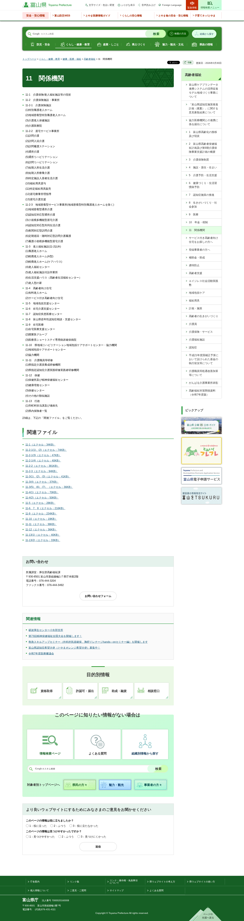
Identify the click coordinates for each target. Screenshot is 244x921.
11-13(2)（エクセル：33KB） (42, 540)
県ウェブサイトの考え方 (162, 881)
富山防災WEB (62, 15)
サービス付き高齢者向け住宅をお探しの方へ (203, 239)
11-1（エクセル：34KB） (40, 444)
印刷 (190, 62)
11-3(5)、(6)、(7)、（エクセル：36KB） (49, 487)
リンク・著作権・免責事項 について (124, 881)
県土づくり (138, 44)
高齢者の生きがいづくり (203, 316)
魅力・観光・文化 (173, 44)
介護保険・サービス (201, 331)
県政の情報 (206, 44)
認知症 (193, 347)
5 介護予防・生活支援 (203, 175)
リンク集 (74, 881)
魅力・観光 (116, 785)
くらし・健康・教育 (78, 44)
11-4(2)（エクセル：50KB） (42, 497)
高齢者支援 (195, 273)
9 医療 (193, 214)
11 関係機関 (197, 230)
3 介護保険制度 (199, 159)
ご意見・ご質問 (78, 890)
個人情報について (39, 890)
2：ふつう (60, 825)
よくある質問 (98, 753)
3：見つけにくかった (93, 836)
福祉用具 (194, 300)
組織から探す (207, 34)
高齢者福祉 (89, 59)
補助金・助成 (197, 257)
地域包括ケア (197, 292)
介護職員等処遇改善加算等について (203, 373)
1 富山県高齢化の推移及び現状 (203, 134)
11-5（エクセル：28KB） (40, 503)
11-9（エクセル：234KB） (41, 513)
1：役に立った (38, 825)
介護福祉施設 (197, 339)
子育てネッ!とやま (205, 15)
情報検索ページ (50, 753)
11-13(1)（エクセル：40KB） (42, 534)
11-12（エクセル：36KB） (41, 529)
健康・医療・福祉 (72, 59)
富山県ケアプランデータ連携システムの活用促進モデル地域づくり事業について (203, 90)
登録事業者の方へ (199, 249)
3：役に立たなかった (85, 825)
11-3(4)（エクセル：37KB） (42, 481)
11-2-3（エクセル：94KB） (41, 471)
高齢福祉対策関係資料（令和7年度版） (202, 392)
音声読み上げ (149, 5)
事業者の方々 (153, 785)
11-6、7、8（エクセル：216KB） (45, 508)
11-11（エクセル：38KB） (41, 524)
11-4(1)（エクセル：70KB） (42, 492)
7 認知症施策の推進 (201, 194)
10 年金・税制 (198, 222)
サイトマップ (117, 890)
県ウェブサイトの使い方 (202, 881)
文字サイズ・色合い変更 (101, 5)
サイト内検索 (29, 33)
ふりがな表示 (128, 5)
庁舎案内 (35, 881)
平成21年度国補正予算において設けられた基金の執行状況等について (203, 359)
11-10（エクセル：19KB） (41, 519)
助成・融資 (119, 691)
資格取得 (47, 691)
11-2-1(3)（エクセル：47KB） (43, 455)
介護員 (193, 324)
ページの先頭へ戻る (205, 914)
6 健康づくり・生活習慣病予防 (203, 185)
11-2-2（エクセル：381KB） (42, 465)
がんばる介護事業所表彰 (203, 382)
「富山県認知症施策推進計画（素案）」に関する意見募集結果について (203, 108)
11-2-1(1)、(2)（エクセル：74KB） (46, 450)
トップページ (29, 59)
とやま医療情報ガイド (97, 15)
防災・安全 (43, 44)
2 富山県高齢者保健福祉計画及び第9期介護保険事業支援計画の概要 (203, 147)
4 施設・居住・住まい (203, 167)
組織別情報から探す (145, 753)
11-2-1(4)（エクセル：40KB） (43, 460)
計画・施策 (195, 308)
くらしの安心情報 (132, 15)
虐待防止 (194, 265)
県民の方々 (79, 785)
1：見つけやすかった (42, 836)
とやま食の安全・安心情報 (173, 15)
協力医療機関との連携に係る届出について (203, 122)
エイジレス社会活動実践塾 (203, 283)
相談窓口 (154, 691)
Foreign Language (172, 5)
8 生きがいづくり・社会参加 (203, 204)
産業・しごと (111, 44)
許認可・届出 (85, 691)
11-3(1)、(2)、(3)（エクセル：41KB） (47, 476)
